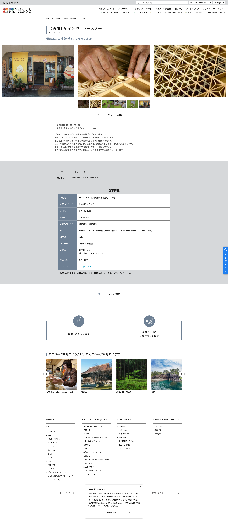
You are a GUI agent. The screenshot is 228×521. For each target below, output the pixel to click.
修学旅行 (86, 445)
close (140, 487)
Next (178, 70)
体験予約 (136, 9)
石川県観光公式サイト (17, 10)
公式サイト (86, 266)
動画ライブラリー (89, 467)
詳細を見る (112, 512)
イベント (148, 9)
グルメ (158, 9)
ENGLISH (158, 426)
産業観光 (86, 456)
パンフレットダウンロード (57, 472)
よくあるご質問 (203, 9)
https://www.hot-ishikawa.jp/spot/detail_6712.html (61, 376)
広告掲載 (86, 430)
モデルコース (111, 9)
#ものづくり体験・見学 (90, 178)
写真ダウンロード (89, 463)
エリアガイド (141, 12)
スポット (125, 9)
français (157, 433)
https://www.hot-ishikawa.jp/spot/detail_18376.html (131, 376)
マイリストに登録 (114, 114)
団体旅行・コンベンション (92, 452)
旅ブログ (127, 12)
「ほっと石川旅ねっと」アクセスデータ (96, 459)
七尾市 (76, 172)
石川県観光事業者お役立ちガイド (95, 437)
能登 (84, 172)
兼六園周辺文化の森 (216, 12)
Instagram (123, 430)
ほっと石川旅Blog (54, 439)
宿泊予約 (178, 9)
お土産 (168, 9)
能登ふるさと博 (124, 445)
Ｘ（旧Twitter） (124, 433)
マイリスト (220, 9)
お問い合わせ (157, 492)
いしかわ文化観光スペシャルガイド (167, 12)
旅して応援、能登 (110, 12)
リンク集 (86, 433)
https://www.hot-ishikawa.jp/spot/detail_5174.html (166, 376)
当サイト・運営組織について (93, 426)
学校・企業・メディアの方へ (92, 441)
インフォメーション (54, 479)
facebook (122, 426)
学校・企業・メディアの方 (198, 3)
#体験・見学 (76, 178)
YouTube (122, 437)
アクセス (189, 9)
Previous (49, 70)
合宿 (85, 448)
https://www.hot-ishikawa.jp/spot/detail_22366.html (96, 376)
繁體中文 (157, 430)
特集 (100, 9)
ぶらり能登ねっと (195, 12)
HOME (48, 18)
